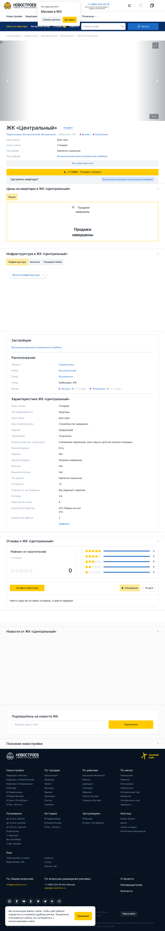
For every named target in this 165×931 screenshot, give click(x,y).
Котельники (101, 134)
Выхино (86, 134)
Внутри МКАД (13, 839)
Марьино (87, 792)
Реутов (48, 800)
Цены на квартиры (17, 26)
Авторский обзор (40, 26)
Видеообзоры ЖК (15, 862)
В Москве (11, 788)
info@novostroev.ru (16, 884)
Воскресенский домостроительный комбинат (82, 156)
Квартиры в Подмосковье (19, 783)
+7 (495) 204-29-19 (98, 4)
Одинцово (49, 796)
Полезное (88, 16)
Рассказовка (127, 783)
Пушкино (49, 804)
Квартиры (31, 16)
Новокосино (127, 788)
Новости (48, 858)
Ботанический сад (130, 792)
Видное (48, 792)
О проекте (127, 878)
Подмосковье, (14, 134)
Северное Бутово (91, 800)
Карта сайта (129, 913)
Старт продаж (13, 843)
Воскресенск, (48, 134)
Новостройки (14, 16)
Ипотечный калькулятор (133, 831)
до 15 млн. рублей (16, 823)
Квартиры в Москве (16, 775)
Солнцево (87, 788)
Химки (47, 783)
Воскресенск (66, 376)
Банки (124, 823)
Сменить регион (51, 19)
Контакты (127, 891)
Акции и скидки (129, 827)
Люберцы (49, 779)
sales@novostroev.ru (55, 888)
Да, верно (70, 19)
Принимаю (83, 916)
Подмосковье (66, 364)
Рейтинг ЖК (50, 866)
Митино (86, 779)
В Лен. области (14, 804)
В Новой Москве (15, 796)
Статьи (48, 862)
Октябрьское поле (130, 800)
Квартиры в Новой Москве (20, 779)
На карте (68, 127)
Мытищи (48, 788)
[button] (157, 80)
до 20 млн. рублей (16, 827)
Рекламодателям (131, 884)
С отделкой (12, 835)
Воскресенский (67, 370)
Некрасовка (127, 775)
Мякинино (126, 796)
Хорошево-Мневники (93, 775)
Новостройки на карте (18, 858)
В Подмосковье (14, 792)
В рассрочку (12, 831)
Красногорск (51, 775)
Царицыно (87, 783)
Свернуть (64, 523)
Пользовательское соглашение (98, 914)
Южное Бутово (90, 796)
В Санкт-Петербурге (17, 800)
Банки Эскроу (128, 818)
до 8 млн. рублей (15, 818)
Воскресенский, (32, 134)
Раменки (125, 779)
